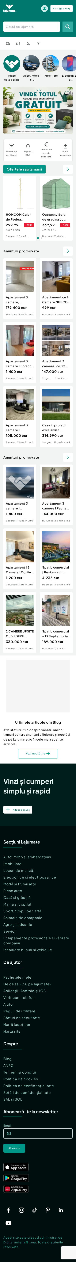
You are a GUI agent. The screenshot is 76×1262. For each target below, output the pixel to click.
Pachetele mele (17, 977)
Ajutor (8, 1004)
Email (7, 1125)
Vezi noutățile (35, 753)
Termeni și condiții (19, 1072)
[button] (52, 129)
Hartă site (12, 1031)
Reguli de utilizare (19, 1011)
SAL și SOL (12, 1099)
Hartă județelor (16, 1024)
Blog (7, 1058)
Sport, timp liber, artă (22, 911)
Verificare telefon (19, 997)
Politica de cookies (20, 1079)
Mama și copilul (17, 904)
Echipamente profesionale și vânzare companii (36, 940)
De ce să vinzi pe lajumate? (27, 984)
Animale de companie (22, 917)
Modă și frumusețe (19, 884)
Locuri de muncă (18, 870)
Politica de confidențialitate (28, 1085)
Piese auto (12, 890)
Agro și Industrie (17, 924)
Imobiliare (12, 863)
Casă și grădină (17, 897)
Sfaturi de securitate (21, 1018)
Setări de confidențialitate (27, 1092)
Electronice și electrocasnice (29, 877)
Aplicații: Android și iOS (24, 990)
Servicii (10, 931)
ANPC (8, 1065)
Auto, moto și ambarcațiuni (27, 857)
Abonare (14, 1148)
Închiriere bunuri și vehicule (27, 950)
